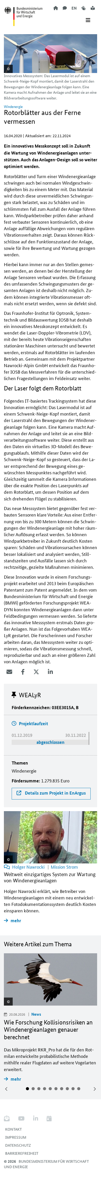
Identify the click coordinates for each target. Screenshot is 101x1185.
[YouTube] (21, 1118)
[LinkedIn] (50, 671)
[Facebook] (22, 671)
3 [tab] (38, 1088)
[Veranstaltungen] (49, 1118)
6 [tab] (55, 1088)
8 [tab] (67, 1088)
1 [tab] (27, 1088)
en (74, 8)
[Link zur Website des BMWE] (23, 13)
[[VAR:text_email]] (9, 671)
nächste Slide (94, 1089)
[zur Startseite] (55, 8)
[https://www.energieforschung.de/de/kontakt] (64, 8)
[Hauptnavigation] (88, 20)
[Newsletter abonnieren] (8, 1118)
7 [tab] (61, 1088)
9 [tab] (73, 1088)
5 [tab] (50, 1088)
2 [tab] (33, 1088)
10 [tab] (78, 1088)
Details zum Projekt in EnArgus (55, 793)
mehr (16, 1079)
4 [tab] (44, 1088)
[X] (36, 671)
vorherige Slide (6, 1089)
